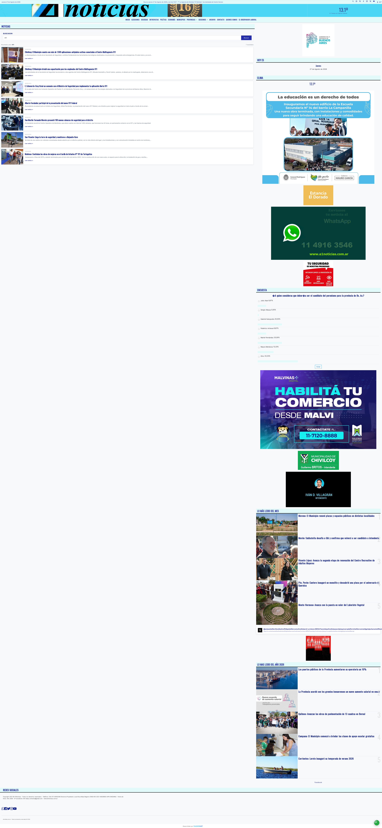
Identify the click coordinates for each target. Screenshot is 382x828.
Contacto (220, 19)
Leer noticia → (29, 58)
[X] (360, 2)
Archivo (212, 19)
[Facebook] (364, 2)
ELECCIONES (135, 19)
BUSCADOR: (8, 34)
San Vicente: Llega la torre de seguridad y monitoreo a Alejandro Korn (51, 137)
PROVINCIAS (191, 19)
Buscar (246, 38)
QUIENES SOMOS (231, 19)
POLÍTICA (163, 19)
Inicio (128, 19)
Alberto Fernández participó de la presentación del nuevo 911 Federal (51, 103)
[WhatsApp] (357, 2)
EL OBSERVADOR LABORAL (247, 19)
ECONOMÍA (171, 19)
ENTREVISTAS (154, 19)
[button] (353, 2)
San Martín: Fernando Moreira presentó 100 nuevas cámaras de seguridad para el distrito (59, 120)
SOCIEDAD (144, 19)
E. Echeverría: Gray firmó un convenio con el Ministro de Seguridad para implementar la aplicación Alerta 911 (66, 86)
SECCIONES (203, 19)
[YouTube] (374, 2)
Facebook (318, 782)
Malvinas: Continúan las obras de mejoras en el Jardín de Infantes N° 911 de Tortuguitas (58, 154)
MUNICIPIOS (181, 19)
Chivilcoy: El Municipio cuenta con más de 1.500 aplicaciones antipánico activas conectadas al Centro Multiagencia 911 (70, 52)
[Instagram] (367, 2)
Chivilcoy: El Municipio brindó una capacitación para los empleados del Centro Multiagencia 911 (61, 69)
